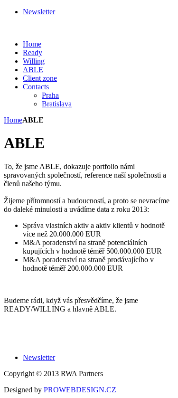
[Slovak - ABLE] (18, 28)
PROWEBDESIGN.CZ (80, 390)
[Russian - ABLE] (46, 28)
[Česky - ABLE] (8, 28)
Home (13, 120)
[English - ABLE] (27, 28)
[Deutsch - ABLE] (37, 28)
